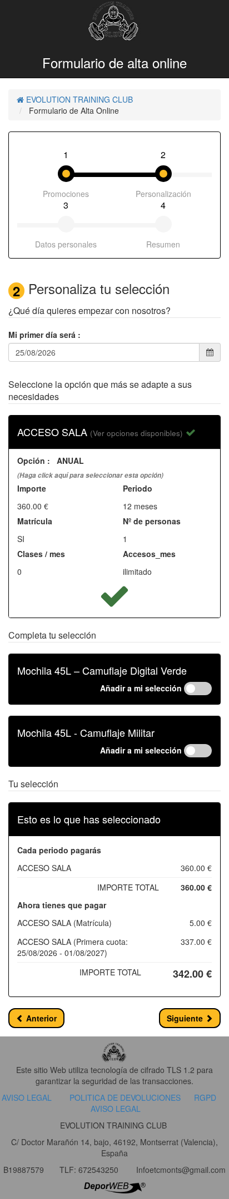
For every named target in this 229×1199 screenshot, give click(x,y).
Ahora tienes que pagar (61, 904)
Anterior (40, 1018)
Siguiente (186, 1018)
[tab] (114, 432)
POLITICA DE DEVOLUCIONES (125, 1097)
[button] (136, 431)
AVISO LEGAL (27, 1097)
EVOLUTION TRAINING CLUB (78, 99)
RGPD (205, 1097)
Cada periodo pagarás (59, 850)
